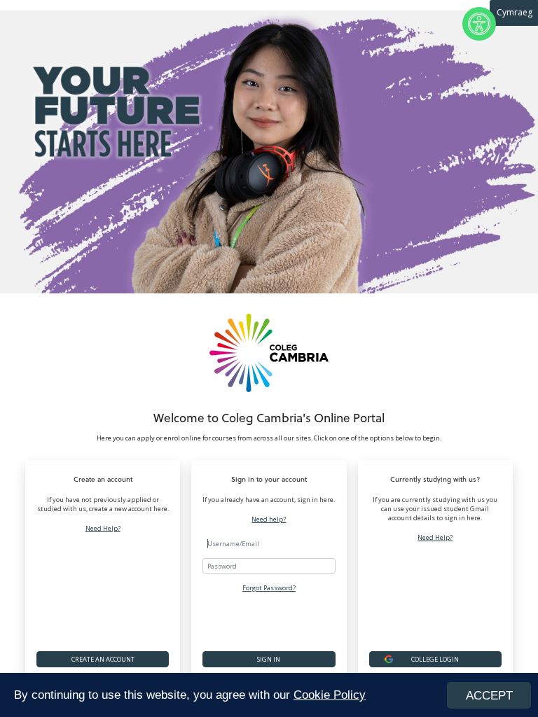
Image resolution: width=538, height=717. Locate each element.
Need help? (268, 519)
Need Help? (102, 528)
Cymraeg (514, 12)
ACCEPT (489, 695)
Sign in (268, 659)
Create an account (102, 659)
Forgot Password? (269, 587)
